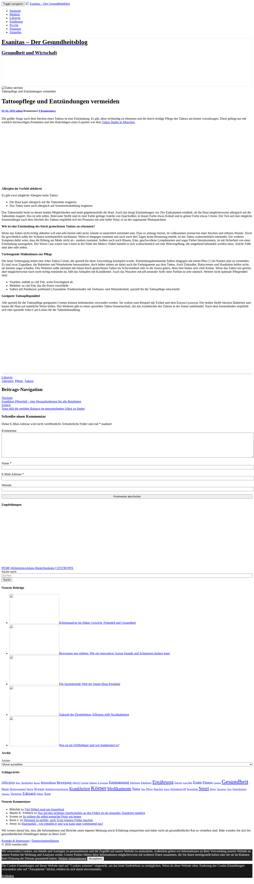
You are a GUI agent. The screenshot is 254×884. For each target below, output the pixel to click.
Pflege (19, 381)
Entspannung (119, 782)
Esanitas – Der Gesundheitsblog (50, 3)
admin (19, 110)
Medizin (15, 14)
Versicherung (239, 789)
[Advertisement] (127, 155)
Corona (85, 782)
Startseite (15, 11)
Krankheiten (79, 788)
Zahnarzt (29, 793)
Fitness (208, 782)
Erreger (178, 782)
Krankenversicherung (56, 789)
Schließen (8, 876)
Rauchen (158, 789)
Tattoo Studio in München (118, 122)
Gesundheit (235, 781)
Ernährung (16, 21)
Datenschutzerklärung (45, 840)
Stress (213, 789)
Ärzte (47, 793)
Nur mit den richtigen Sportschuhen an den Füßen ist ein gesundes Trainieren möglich (91, 813)
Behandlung (48, 782)
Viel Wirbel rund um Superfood (44, 809)
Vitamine (6, 794)
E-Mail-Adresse (13, 474)
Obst (143, 789)
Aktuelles (15, 32)
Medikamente (119, 788)
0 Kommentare (47, 110)
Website (7, 485)
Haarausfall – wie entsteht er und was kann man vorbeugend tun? (62, 823)
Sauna (166, 789)
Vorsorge (16, 793)
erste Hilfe (187, 783)
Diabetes (93, 783)
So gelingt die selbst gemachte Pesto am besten (52, 816)
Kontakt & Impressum (15, 840)
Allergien (7, 381)
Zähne (40, 793)
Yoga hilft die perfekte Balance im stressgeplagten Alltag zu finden (43, 406)
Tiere (229, 789)
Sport (204, 788)
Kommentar (9, 430)
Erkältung (146, 782)
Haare (5, 789)
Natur (136, 789)
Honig (30, 789)
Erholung (135, 782)
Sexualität (192, 789)
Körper (98, 788)
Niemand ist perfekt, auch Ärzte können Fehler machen (58, 820)
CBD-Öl (76, 783)
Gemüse (217, 783)
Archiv (6, 760)
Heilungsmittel (18, 789)
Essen (197, 782)
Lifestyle (15, 18)
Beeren (37, 783)
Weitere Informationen (72, 858)
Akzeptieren (95, 858)
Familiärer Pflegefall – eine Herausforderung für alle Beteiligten (41, 399)
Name (7, 463)
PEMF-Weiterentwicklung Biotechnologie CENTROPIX (37, 568)
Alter (18, 783)
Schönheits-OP (178, 789)
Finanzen (15, 28)
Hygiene (39, 789)
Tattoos (29, 381)
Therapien (221, 789)
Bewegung (64, 782)
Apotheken (27, 782)
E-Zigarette (103, 783)
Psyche (14, 25)
